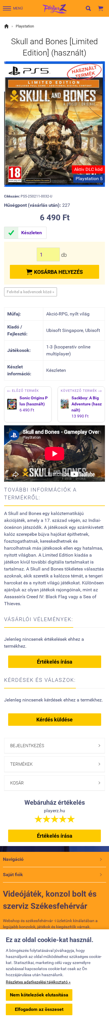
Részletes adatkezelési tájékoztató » (38, 982)
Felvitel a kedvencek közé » (30, 291)
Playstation (25, 26)
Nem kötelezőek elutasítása (39, 995)
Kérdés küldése (54, 720)
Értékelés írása (54, 662)
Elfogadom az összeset (39, 1009)
